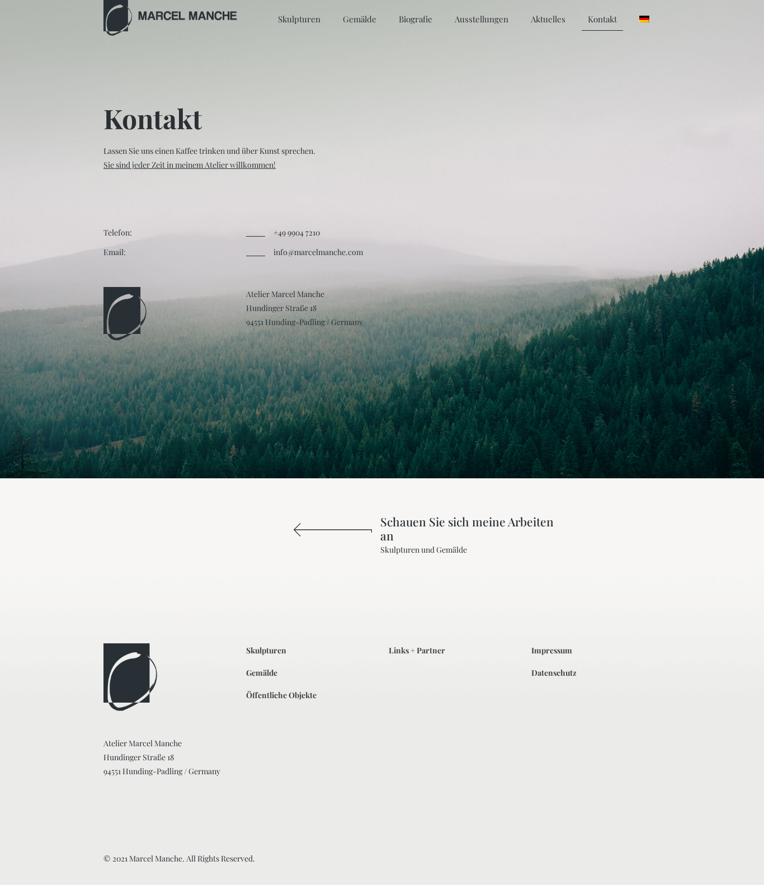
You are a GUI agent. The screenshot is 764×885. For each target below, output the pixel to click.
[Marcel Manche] (171, 19)
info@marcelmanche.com (318, 252)
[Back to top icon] (710, 862)
